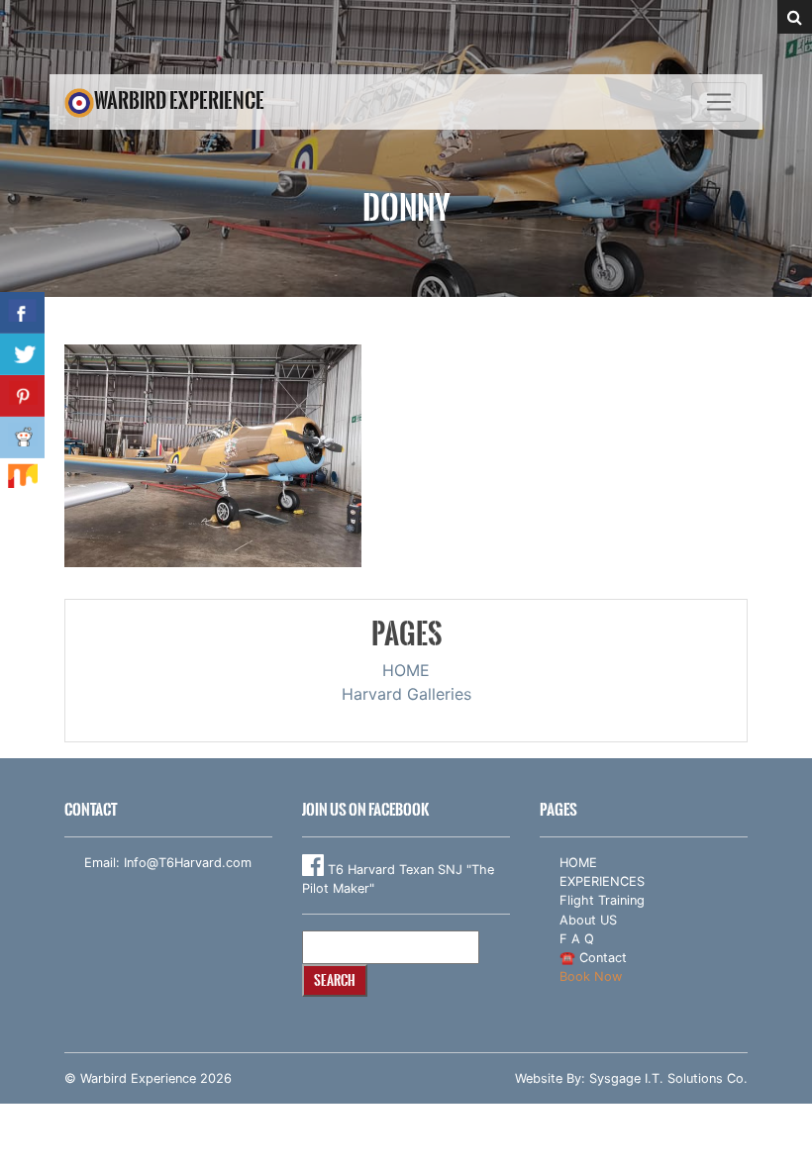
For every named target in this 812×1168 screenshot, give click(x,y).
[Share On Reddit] (22, 437)
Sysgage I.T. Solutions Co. (668, 1078)
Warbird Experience (179, 100)
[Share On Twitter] (22, 354)
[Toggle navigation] (719, 102)
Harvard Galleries (406, 694)
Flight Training (602, 900)
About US (588, 920)
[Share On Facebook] (22, 313)
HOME (406, 670)
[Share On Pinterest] (22, 396)
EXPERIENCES (602, 881)
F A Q (576, 938)
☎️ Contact (593, 957)
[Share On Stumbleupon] (22, 479)
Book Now (590, 976)
